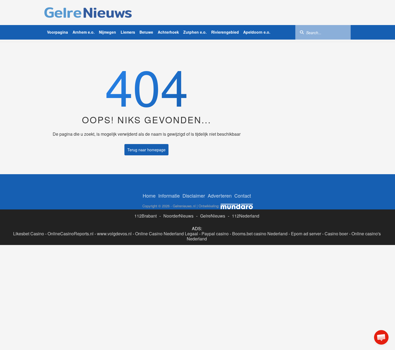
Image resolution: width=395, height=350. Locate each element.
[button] (381, 337)
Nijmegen (107, 32)
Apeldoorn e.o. (256, 32)
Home (149, 195)
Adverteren (220, 195)
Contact (242, 195)
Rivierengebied (225, 32)
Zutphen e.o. (195, 32)
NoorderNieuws (178, 216)
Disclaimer (193, 195)
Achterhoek (168, 32)
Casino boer (336, 233)
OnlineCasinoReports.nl (71, 233)
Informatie (169, 195)
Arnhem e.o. (84, 32)
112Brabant (145, 216)
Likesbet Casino (28, 233)
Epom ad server (306, 233)
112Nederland (245, 216)
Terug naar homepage (146, 149)
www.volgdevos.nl (114, 233)
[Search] (302, 32)
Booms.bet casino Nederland (260, 233)
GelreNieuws (212, 216)
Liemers (128, 32)
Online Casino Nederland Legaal (166, 233)
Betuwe (146, 32)
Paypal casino (215, 233)
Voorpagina (57, 32)
